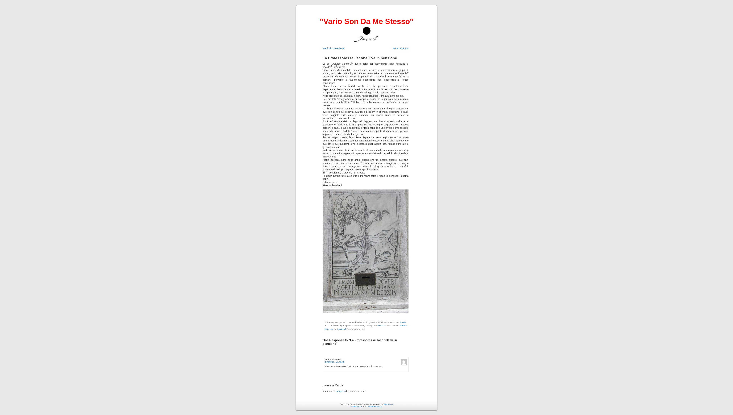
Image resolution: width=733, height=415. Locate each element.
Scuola (403, 322)
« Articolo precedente (334, 48)
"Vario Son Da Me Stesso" (366, 21)
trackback (341, 329)
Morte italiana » (400, 48)
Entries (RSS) (356, 406)
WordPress (388, 404)
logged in (341, 391)
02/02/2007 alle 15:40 (334, 362)
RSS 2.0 (381, 325)
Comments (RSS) (374, 406)
